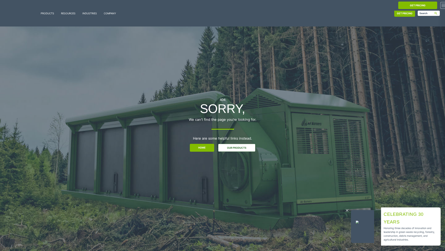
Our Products (236, 147)
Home (202, 147)
